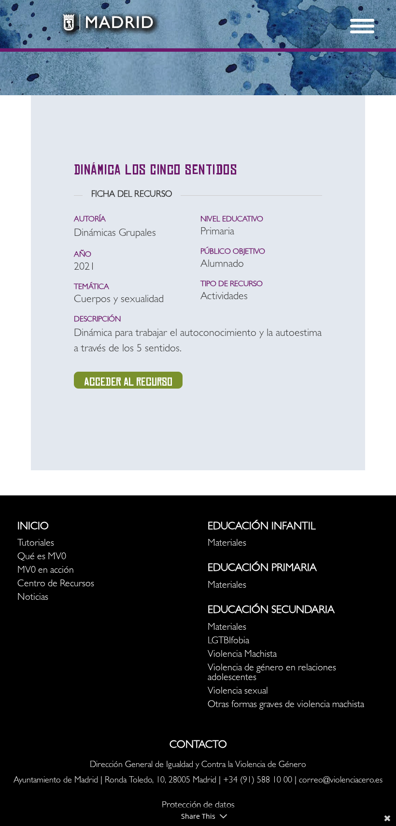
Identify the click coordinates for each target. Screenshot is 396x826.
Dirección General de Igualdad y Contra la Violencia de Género (198, 765)
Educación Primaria (262, 569)
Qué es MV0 (41, 557)
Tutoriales (35, 544)
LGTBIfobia (228, 641)
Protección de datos (198, 806)
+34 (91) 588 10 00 (257, 781)
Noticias (32, 598)
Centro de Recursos (55, 584)
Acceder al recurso (128, 382)
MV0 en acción (45, 571)
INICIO (33, 527)
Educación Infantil (261, 527)
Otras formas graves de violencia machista (286, 705)
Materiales (227, 544)
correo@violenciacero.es (340, 781)
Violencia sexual (238, 691)
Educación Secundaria (271, 611)
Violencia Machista (242, 655)
